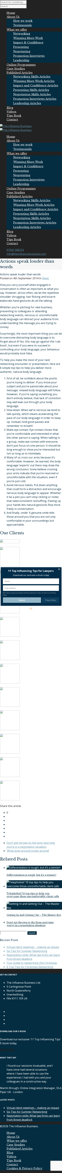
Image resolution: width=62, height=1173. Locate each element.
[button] (30, 571)
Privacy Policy (50, 600)
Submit (22, 600)
